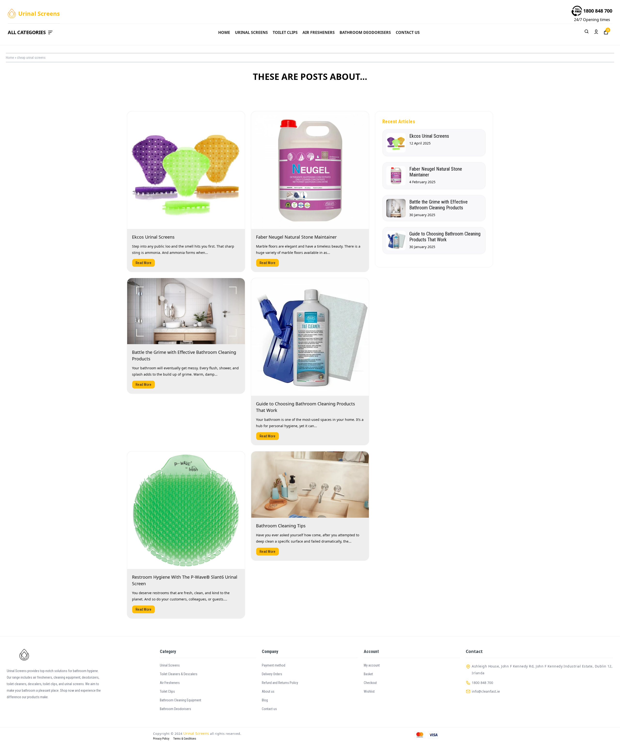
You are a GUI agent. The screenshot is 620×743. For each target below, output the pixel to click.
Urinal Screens (251, 32)
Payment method (273, 665)
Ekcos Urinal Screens (153, 237)
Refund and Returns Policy (280, 683)
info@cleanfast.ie (486, 691)
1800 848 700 (597, 11)
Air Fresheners (318, 32)
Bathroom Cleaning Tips (281, 526)
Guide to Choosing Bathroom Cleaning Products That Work (444, 237)
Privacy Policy (161, 738)
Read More (143, 263)
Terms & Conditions (184, 738)
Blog (265, 700)
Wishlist (369, 691)
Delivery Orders (272, 674)
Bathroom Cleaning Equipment (180, 700)
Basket (368, 674)
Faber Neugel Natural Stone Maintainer (296, 237)
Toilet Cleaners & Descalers (178, 674)
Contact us (408, 32)
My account (372, 665)
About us (268, 691)
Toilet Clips (285, 32)
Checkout (370, 683)
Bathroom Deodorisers (365, 32)
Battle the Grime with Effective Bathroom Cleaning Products (438, 205)
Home (224, 32)
